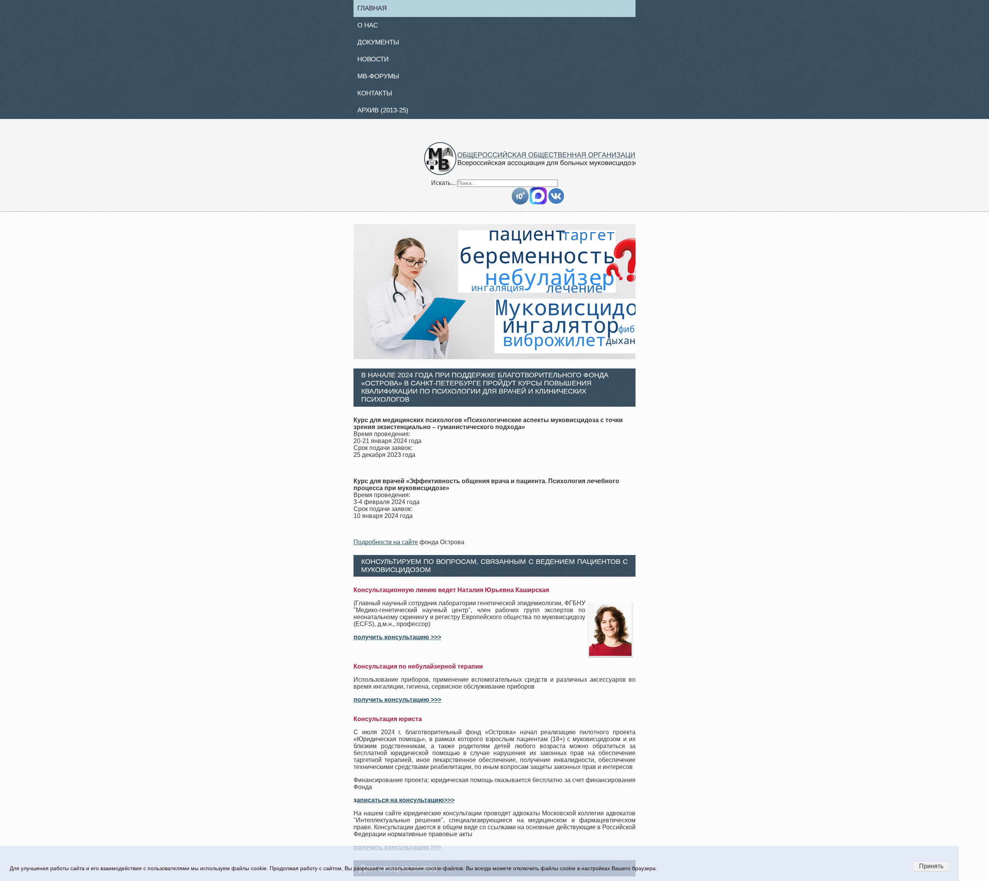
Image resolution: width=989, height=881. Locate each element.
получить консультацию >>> (397, 641)
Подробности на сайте (385, 546)
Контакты (377, 96)
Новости (376, 61)
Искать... (443, 187)
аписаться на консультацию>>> (405, 804)
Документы (381, 44)
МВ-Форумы (381, 79)
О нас (370, 26)
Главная (375, 8)
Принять (931, 866)
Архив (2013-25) (387, 114)
